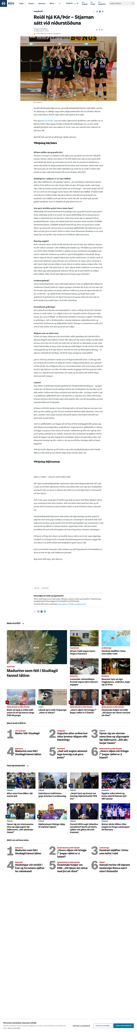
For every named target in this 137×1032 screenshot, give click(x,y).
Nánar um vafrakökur (14, 1028)
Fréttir (21, 3)
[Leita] (133, 3)
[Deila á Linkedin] (102, 11)
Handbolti (38, 12)
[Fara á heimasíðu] (9, 3)
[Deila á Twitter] (100, 11)
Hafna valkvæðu (103, 1026)
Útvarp (31, 3)
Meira (52, 3)
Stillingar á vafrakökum (81, 1026)
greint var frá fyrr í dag (48, 120)
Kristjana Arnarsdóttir (41, 29)
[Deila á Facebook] (97, 11)
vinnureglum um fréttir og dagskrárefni (72, 604)
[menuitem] (25, 3)
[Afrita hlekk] (94, 11)
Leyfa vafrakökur (124, 1026)
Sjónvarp (41, 3)
